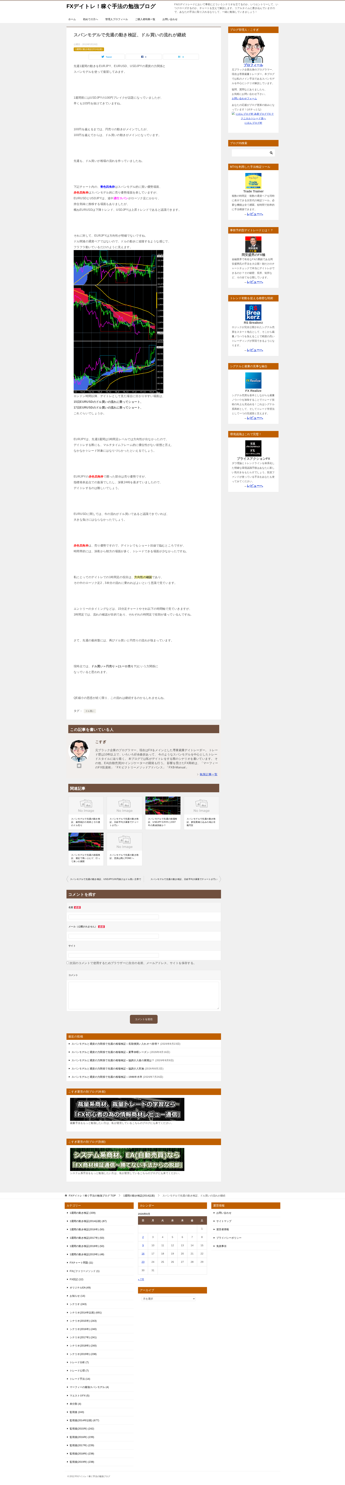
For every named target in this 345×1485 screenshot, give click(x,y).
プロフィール (253, 65)
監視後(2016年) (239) (82, 1437)
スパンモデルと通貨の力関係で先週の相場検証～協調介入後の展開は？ (113, 1060)
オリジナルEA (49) (80, 1287)
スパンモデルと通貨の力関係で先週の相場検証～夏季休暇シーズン (110, 1052)
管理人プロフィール (116, 19)
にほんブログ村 (253, 122)
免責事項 (221, 1246)
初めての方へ (90, 19)
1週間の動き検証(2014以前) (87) (88, 1221)
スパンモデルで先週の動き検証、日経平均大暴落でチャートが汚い (124, 822)
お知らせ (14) (77, 1295)
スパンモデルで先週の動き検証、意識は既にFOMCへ (124, 856)
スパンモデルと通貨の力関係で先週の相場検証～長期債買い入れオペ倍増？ (116, 1043)
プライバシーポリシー (229, 1237)
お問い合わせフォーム (244, 98)
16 (143, 1253)
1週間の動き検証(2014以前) (88, 49)
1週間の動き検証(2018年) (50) (87, 1246)
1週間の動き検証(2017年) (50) (87, 1237)
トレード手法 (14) (80, 1378)
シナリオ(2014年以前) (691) (86, 1312)
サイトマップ (223, 1221)
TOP (92, 1195)
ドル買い (89, 711)
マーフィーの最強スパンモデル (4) (89, 1387)
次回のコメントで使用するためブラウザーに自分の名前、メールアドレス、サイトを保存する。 (133, 963)
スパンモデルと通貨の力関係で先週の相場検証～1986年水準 (107, 1076)
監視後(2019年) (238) (82, 1461)
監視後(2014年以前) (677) (84, 1420)
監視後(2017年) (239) (82, 1445)
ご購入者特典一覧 (145, 19)
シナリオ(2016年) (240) (83, 1329)
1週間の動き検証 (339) (83, 1212)
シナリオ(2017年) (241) (83, 1337)
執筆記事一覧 (208, 774)
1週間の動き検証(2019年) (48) (87, 1254)
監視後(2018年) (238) (82, 1453)
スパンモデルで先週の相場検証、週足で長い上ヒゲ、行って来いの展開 (85, 858)
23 (143, 1261)
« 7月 (141, 1279)
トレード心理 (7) (79, 1370)
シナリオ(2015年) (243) (83, 1320)
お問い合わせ (170, 19)
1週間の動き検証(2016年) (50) (87, 1229)
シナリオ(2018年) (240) (83, 1345)
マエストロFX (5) (79, 1395)
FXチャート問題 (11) (81, 1262)
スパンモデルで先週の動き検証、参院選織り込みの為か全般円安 (201, 822)
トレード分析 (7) (79, 1362)
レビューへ (255, 214)
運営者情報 (222, 1229)
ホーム (72, 19)
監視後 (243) (77, 1412)
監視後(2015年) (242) (82, 1428)
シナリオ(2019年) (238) (83, 1354)
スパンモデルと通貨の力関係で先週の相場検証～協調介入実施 (108, 1068)
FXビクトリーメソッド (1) (85, 1271)
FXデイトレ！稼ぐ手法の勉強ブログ (111, 6)
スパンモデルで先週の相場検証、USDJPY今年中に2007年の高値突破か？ (162, 822)
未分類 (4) (75, 1403)
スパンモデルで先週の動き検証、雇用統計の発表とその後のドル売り (85, 822)
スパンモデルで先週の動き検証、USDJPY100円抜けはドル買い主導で (105, 879)
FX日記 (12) (76, 1279)
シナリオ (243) (78, 1304)
